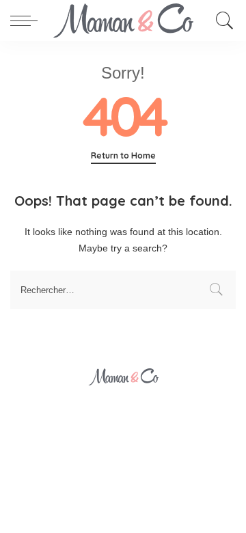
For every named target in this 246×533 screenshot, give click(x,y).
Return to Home (123, 155)
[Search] (221, 20)
